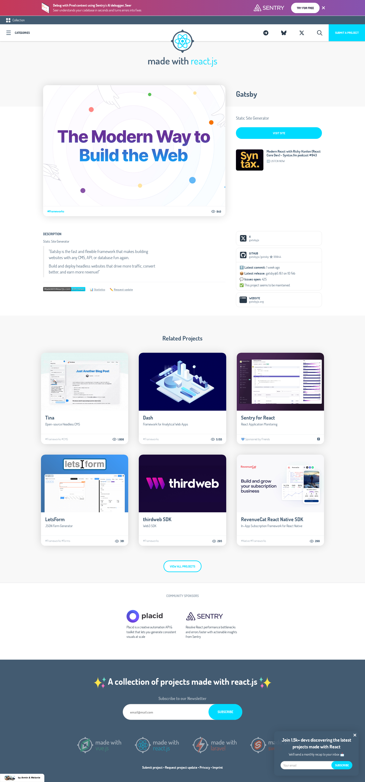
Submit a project (347, 33)
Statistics (99, 289)
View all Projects (182, 566)
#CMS (64, 439)
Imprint (217, 767)
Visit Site (279, 133)
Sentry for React (258, 417)
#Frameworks (55, 211)
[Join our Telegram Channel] (266, 32)
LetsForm (55, 519)
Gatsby (246, 94)
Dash (148, 417)
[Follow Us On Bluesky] (284, 32)
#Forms (65, 540)
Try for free (305, 8)
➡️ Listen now (276, 161)
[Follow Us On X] (302, 32)
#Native (245, 540)
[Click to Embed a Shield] (64, 289)
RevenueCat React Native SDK (272, 519)
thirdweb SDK (157, 519)
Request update (123, 289)
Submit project (152, 767)
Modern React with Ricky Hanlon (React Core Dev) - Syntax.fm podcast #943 (294, 153)
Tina (49, 417)
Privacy (205, 767)
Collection (18, 20)
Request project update (181, 767)
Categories (22, 33)
